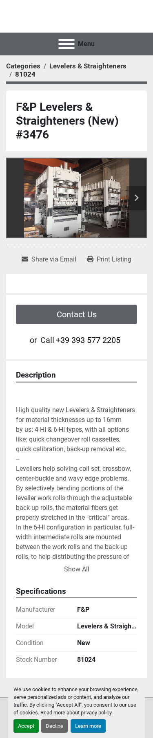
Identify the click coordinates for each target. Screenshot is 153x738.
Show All (76, 569)
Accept (26, 726)
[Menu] (66, 44)
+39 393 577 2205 (88, 340)
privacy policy (96, 712)
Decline (54, 726)
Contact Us (77, 314)
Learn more (88, 726)
